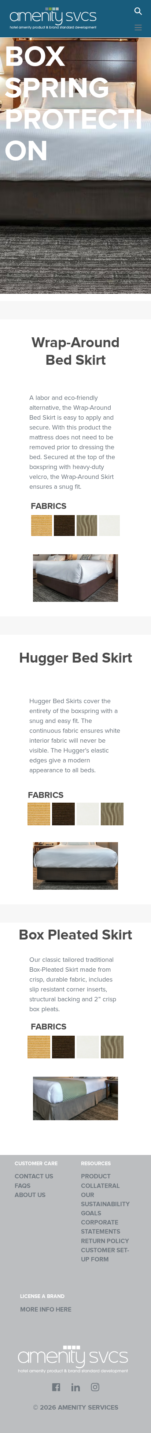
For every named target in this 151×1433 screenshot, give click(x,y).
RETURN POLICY (105, 1241)
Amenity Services (88, 1408)
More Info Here (45, 1309)
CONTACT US (34, 1176)
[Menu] (138, 27)
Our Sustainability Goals (105, 1204)
